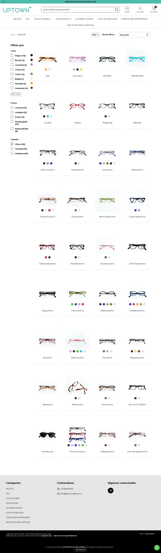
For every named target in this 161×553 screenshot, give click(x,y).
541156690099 (67, 489)
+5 (79, 398)
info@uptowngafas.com (71, 494)
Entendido (80, 550)
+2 (109, 116)
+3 (114, 304)
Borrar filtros (108, 34)
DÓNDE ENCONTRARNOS (134, 19)
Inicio (13, 35)
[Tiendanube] (147, 534)
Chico (94, 34)
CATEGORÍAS (63, 19)
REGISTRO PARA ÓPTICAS (80, 25)
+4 (53, 210)
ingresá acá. (47, 536)
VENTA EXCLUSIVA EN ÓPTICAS (80, 2)
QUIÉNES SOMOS (84, 19)
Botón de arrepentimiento (65, 536)
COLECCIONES (42, 19)
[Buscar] (117, 10)
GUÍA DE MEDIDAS (107, 19)
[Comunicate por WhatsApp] (157, 547)
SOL (28, 19)
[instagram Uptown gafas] (3, 2)
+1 (49, 69)
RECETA (17, 19)
